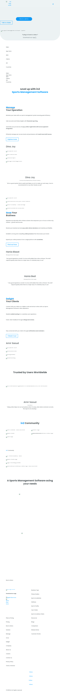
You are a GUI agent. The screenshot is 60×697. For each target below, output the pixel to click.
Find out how (12, 244)
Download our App (29, 37)
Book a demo (24, 19)
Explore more (12, 139)
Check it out (12, 336)
